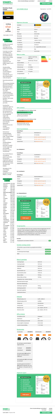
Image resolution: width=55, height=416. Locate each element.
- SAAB (8, 234)
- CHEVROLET (8, 219)
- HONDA (8, 218)
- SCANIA (8, 236)
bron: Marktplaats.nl (20, 149)
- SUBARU (8, 242)
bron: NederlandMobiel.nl (21, 193)
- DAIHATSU (8, 227)
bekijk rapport (26, 99)
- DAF (8, 224)
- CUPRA (8, 239)
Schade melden (46, 3)
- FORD (8, 189)
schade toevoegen (42, 1)
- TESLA (8, 215)
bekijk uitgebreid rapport (40, 137)
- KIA (8, 197)
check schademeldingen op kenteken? (26, 1)
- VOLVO (8, 195)
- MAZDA (8, 210)
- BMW (8, 194)
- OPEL (8, 191)
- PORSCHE (8, 222)
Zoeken (8, 17)
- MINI (8, 212)
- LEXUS (8, 233)
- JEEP (8, 230)
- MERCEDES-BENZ (8, 192)
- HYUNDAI (8, 203)
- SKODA (8, 206)
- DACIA (8, 216)
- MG (8, 237)
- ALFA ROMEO (8, 225)
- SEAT (8, 209)
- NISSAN (8, 207)
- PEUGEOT (8, 186)
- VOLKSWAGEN (8, 183)
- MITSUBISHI (8, 213)
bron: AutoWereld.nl (20, 171)
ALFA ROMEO (37, 27)
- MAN (8, 240)
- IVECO (8, 231)
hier (7, 174)
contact (50, 1)
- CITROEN (8, 198)
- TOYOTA (8, 188)
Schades (8, 2)
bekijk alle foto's (38, 141)
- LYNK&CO (8, 228)
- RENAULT (8, 185)
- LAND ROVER (8, 221)
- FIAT (8, 201)
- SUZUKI (8, 204)
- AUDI (8, 200)
